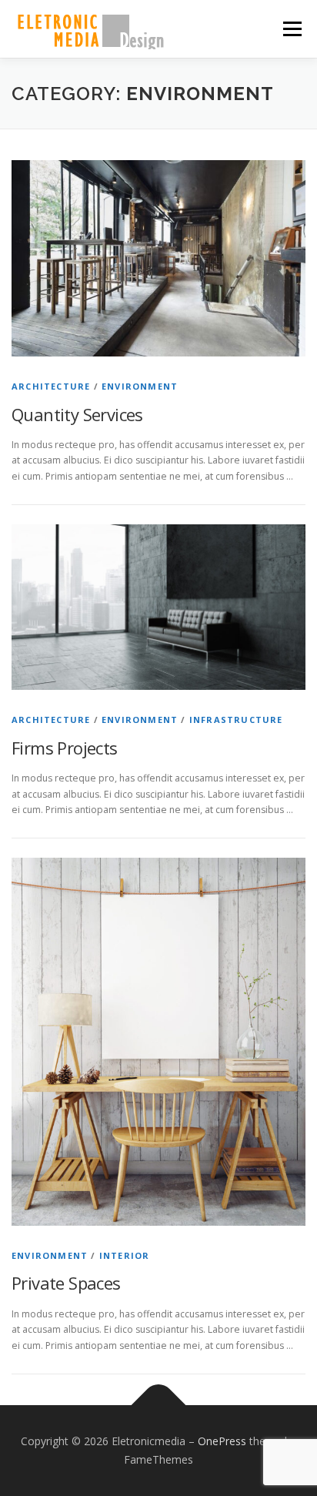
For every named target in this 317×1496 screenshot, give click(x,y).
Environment (140, 386)
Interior (124, 1255)
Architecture (51, 386)
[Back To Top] (159, 1405)
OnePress (222, 1441)
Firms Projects (65, 747)
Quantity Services (77, 414)
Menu (291, 28)
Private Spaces (66, 1282)
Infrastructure (236, 719)
